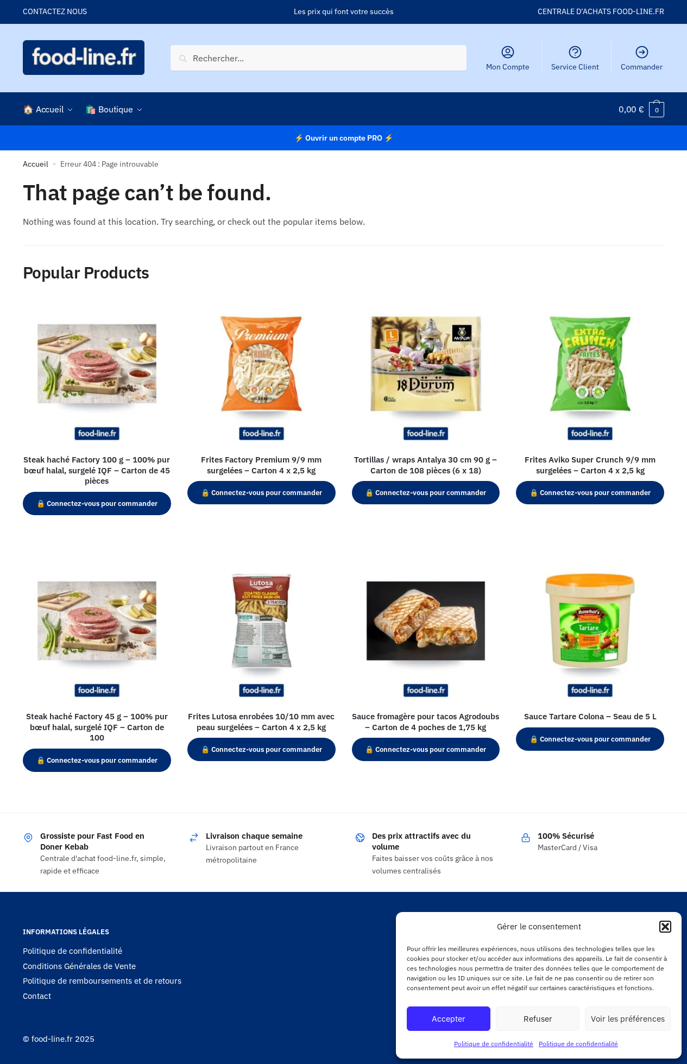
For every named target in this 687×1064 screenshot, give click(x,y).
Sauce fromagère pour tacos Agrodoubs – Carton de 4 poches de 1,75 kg (425, 721)
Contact (37, 996)
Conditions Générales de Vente (79, 966)
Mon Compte (508, 67)
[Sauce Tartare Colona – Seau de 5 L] (590, 630)
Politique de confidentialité (493, 1044)
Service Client (575, 67)
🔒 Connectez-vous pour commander (96, 503)
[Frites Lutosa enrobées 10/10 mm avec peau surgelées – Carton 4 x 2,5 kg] (261, 630)
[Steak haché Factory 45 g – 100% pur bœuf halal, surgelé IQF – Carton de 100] (97, 630)
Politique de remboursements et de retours (102, 981)
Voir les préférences (628, 1019)
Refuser (538, 1019)
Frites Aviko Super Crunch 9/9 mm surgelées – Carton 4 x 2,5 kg (590, 465)
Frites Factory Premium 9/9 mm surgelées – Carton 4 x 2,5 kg (261, 465)
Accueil (35, 164)
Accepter (448, 1019)
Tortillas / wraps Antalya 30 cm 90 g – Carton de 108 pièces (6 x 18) (425, 465)
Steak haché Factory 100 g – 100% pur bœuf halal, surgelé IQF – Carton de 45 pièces (96, 470)
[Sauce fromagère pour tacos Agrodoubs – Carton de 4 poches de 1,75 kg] (426, 630)
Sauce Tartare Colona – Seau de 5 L (590, 716)
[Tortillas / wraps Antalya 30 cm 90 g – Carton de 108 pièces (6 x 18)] (426, 373)
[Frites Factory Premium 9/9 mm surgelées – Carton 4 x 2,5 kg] (261, 373)
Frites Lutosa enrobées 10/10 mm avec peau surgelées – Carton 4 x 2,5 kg (261, 721)
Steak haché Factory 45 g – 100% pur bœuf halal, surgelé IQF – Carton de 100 (97, 727)
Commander (642, 67)
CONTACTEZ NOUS (55, 11)
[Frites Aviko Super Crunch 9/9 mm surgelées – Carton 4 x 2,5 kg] (590, 373)
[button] (665, 926)
